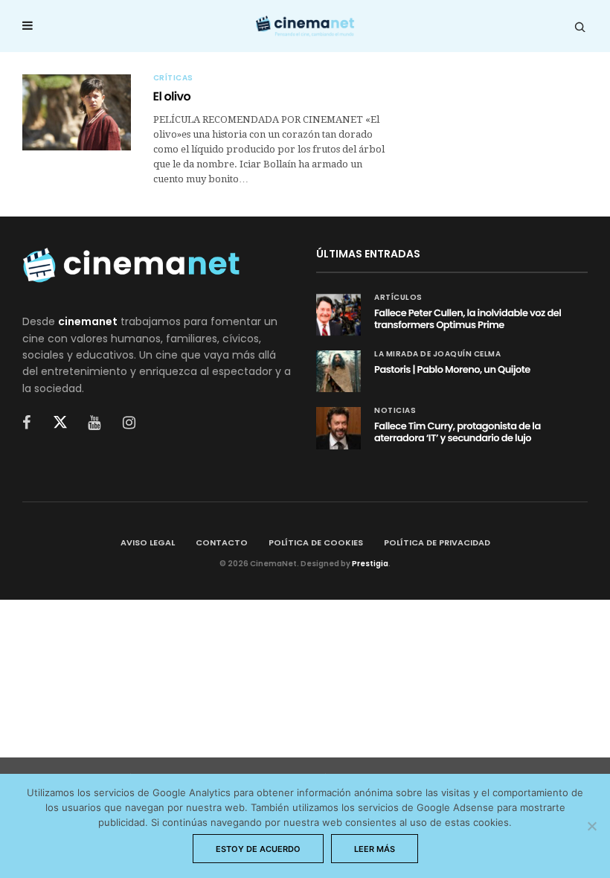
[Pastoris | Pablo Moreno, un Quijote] (338, 371)
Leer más (374, 849)
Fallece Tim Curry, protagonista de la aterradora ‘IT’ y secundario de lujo (457, 432)
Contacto (222, 542)
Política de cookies (316, 542)
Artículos (398, 297)
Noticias (395, 410)
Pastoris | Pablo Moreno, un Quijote (452, 369)
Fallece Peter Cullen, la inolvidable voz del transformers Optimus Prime (467, 319)
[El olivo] (76, 112)
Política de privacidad (437, 542)
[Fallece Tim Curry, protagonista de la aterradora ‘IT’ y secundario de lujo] (338, 428)
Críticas (173, 78)
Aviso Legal (148, 542)
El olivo (172, 96)
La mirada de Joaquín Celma (437, 354)
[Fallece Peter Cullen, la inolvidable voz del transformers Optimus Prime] (338, 315)
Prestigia (370, 563)
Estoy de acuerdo (258, 849)
